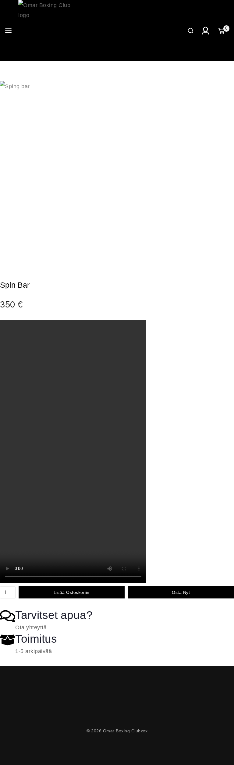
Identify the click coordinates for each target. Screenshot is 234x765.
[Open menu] (8, 30)
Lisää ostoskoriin (72, 592)
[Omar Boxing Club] (48, 30)
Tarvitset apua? (54, 615)
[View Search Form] (190, 30)
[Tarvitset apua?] (7, 616)
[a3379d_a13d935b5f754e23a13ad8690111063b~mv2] (91, 172)
